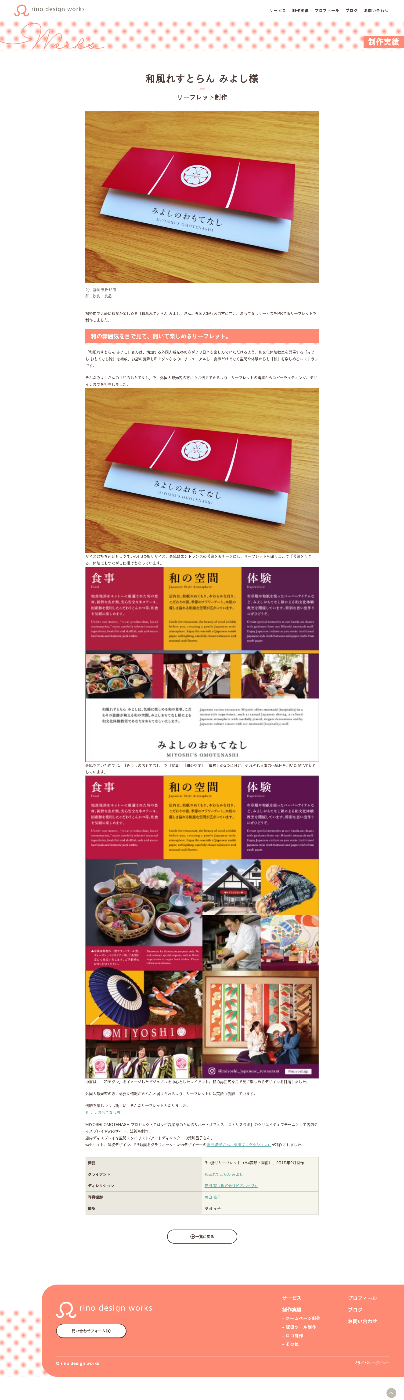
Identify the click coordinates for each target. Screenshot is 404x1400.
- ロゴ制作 (292, 1336)
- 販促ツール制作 (299, 1327)
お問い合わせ (362, 1321)
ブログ (355, 1310)
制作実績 (292, 1309)
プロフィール (362, 1298)
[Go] (391, 1393)
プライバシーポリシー (372, 1363)
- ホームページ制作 (301, 1318)
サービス (292, 1298)
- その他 (290, 1344)
